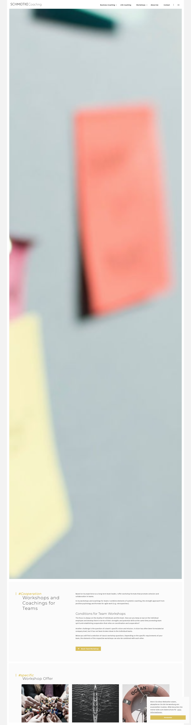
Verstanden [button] (168, 717)
